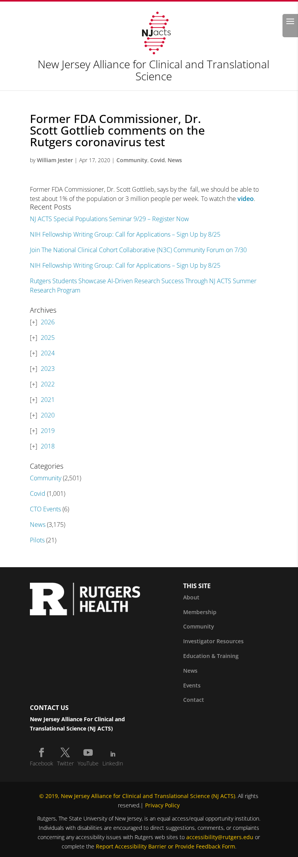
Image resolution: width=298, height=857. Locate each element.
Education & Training (211, 656)
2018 (48, 446)
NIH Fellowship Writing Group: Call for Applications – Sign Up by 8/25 (125, 234)
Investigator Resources (213, 641)
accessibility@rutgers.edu (219, 837)
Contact (193, 699)
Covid (157, 160)
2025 (48, 337)
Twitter (65, 763)
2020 (48, 415)
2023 (48, 368)
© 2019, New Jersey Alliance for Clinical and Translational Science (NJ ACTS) (137, 796)
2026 (48, 322)
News (175, 160)
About (191, 597)
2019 (48, 430)
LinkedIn (112, 763)
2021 (48, 399)
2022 (48, 384)
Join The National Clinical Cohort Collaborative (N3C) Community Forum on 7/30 (138, 250)
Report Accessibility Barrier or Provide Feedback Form (165, 846)
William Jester (55, 160)
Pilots (37, 540)
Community (131, 160)
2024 (48, 353)
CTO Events (45, 509)
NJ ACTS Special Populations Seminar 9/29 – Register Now (109, 219)
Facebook (41, 763)
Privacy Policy (162, 805)
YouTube (88, 763)
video (245, 198)
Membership (200, 612)
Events (192, 685)
